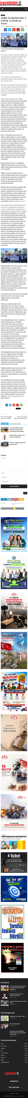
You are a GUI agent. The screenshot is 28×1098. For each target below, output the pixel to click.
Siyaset (2, 1055)
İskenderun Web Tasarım (18, 1096)
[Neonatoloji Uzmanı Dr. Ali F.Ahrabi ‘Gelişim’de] (5, 437)
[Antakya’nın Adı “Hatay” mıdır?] (5, 1018)
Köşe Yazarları (4, 1053)
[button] (26, 9)
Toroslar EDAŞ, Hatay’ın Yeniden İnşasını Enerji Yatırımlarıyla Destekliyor (16, 429)
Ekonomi (3, 1057)
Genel (2, 1043)
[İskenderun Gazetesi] (14, 3)
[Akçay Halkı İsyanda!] (5, 1025)
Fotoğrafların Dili (5, 1062)
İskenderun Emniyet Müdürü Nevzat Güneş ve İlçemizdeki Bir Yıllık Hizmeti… (18, 1033)
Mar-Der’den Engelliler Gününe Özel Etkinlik (6, 417)
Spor (2, 1050)
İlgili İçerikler (5, 423)
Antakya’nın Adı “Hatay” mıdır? (17, 1016)
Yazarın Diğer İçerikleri (15, 423)
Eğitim (2, 1060)
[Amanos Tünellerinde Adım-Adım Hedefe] (5, 444)
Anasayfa (3, 12)
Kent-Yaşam (4, 1046)
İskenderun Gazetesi (10, 26)
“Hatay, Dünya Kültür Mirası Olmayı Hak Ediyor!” (20, 417)
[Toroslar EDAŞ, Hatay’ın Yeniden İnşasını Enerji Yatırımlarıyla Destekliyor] (5, 429)
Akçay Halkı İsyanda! (15, 1023)
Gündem (8, 12)
